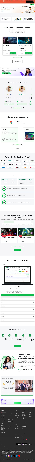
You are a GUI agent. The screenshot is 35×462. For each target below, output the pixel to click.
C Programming (10, 421)
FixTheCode (17, 428)
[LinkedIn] (11, 456)
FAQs (30, 414)
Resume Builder (24, 439)
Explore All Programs (17, 61)
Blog (22, 428)
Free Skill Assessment (6, 73)
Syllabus (6, 53)
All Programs (3, 432)
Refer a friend (24, 433)
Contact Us (31, 416)
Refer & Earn (31, 444)
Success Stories (24, 422)
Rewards (23, 432)
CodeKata (16, 422)
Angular (9, 425)
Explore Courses (17, 250)
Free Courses (17, 415)
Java (8, 417)
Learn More (18, 346)
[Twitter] (14, 456)
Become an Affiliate (23, 436)
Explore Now (17, 403)
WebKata (16, 424)
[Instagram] (9, 456)
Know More (13, 53)
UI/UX (2, 423)
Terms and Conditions (26, 459)
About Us (30, 418)
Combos (16, 417)
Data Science (3, 417)
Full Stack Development (3, 415)
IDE (15, 430)
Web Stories (24, 430)
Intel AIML (2, 421)
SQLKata (16, 426)
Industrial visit (17, 437)
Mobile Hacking (10, 419)
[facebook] (6, 456)
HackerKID (23, 412)
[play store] (24, 444)
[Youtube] (19, 456)
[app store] (18, 444)
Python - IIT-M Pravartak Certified (10, 414)
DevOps (2, 425)
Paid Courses (17, 413)
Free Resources (24, 426)
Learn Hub (23, 424)
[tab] (9, 222)
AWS (8, 423)
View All (17, 148)
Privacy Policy (32, 459)
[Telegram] (17, 456)
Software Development (3, 419)
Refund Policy (31, 412)
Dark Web (9, 426)
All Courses (10, 428)
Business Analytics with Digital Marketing (3, 429)
